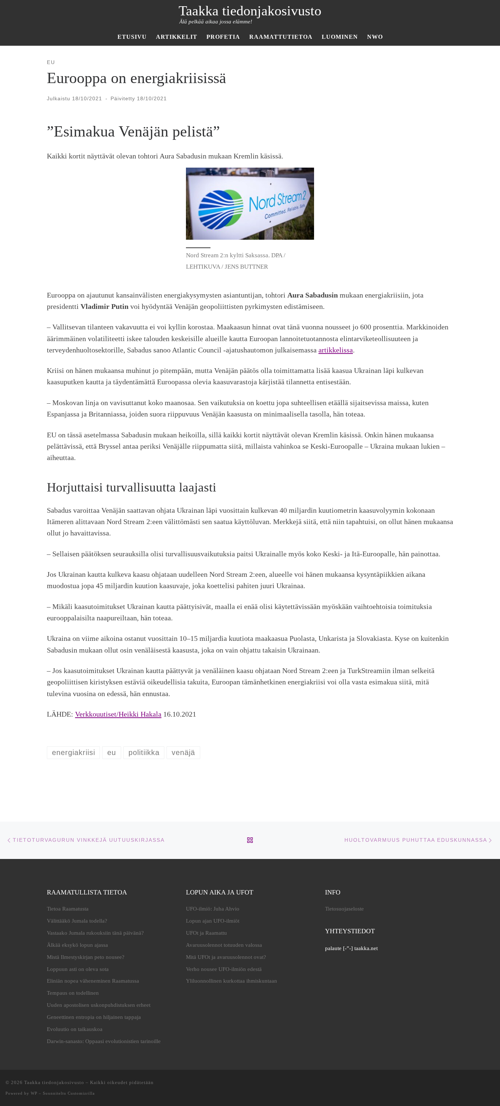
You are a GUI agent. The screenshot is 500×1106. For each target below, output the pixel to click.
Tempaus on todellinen (73, 993)
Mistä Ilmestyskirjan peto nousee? (85, 957)
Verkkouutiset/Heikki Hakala (118, 714)
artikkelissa (335, 350)
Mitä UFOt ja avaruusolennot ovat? (226, 957)
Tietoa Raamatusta (68, 909)
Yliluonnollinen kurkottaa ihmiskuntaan (231, 981)
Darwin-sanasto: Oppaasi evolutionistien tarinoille (104, 1041)
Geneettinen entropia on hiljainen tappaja (94, 1017)
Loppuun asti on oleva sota (78, 969)
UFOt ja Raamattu (206, 933)
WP (34, 1093)
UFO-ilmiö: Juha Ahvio (212, 909)
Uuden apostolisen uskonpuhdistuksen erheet (98, 1005)
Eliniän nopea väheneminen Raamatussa (93, 981)
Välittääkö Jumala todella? (77, 921)
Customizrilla (81, 1093)
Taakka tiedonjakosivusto (54, 1082)
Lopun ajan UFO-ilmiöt (212, 921)
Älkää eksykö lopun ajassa (77, 945)
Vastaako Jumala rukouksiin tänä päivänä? (95, 933)
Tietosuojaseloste (344, 909)
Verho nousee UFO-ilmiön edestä (224, 969)
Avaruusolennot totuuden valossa (224, 945)
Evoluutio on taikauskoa (74, 1029)
